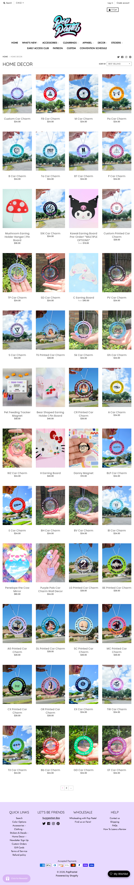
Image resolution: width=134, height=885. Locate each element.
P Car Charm (116, 176)
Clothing (18, 829)
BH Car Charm (50, 530)
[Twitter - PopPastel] (118, 56)
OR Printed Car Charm (50, 711)
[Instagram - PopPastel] (126, 56)
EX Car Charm (83, 709)
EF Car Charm (116, 770)
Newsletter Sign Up (19, 840)
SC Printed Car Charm (83, 650)
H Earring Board (50, 473)
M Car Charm (84, 119)
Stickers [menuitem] (116, 42)
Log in (110, 2)
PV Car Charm (116, 297)
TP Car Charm (17, 297)
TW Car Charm (117, 709)
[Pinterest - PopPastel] (130, 56)
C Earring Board (83, 297)
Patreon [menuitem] (58, 48)
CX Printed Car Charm (17, 711)
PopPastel (71, 872)
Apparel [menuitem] (87, 42)
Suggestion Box (51, 818)
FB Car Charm (50, 119)
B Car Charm (17, 176)
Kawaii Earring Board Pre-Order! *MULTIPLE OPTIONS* (83, 237)
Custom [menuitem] (71, 48)
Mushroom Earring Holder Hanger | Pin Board (17, 237)
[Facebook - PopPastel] (122, 56)
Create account (123, 2)
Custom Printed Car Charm (117, 235)
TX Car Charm (17, 770)
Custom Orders (19, 844)
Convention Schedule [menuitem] (93, 48)
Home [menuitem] (14, 42)
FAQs (114, 825)
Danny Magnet (83, 473)
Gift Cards (19, 847)
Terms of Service (19, 851)
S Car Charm (17, 355)
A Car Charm (116, 412)
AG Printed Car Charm (17, 650)
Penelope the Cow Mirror (17, 589)
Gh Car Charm (117, 355)
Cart (114, 9)
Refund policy (19, 855)
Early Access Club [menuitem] (38, 48)
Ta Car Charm (50, 176)
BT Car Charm (83, 176)
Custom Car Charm (17, 119)
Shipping (114, 822)
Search (19, 818)
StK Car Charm (50, 233)
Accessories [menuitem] (49, 42)
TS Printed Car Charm (50, 355)
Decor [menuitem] (101, 42)
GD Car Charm (83, 770)
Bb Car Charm (50, 770)
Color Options (19, 822)
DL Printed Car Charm (50, 648)
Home (5, 56)
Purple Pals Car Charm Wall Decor (50, 589)
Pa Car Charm (116, 119)
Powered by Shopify (67, 875)
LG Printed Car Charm (83, 588)
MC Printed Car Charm (117, 650)
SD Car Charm (50, 297)
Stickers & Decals (18, 833)
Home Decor (18, 836)
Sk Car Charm (83, 355)
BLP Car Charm (117, 473)
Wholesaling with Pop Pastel (82, 818)
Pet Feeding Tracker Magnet (17, 414)
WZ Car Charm (17, 473)
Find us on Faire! (83, 822)
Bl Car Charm (117, 530)
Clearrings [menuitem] (70, 42)
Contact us (115, 818)
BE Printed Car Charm (116, 588)
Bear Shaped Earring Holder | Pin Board (50, 414)
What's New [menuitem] (29, 42)
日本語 (19, 2)
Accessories (18, 825)
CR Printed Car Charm (83, 414)
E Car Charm (17, 530)
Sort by (102, 64)
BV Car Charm (83, 530)
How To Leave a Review (114, 829)
